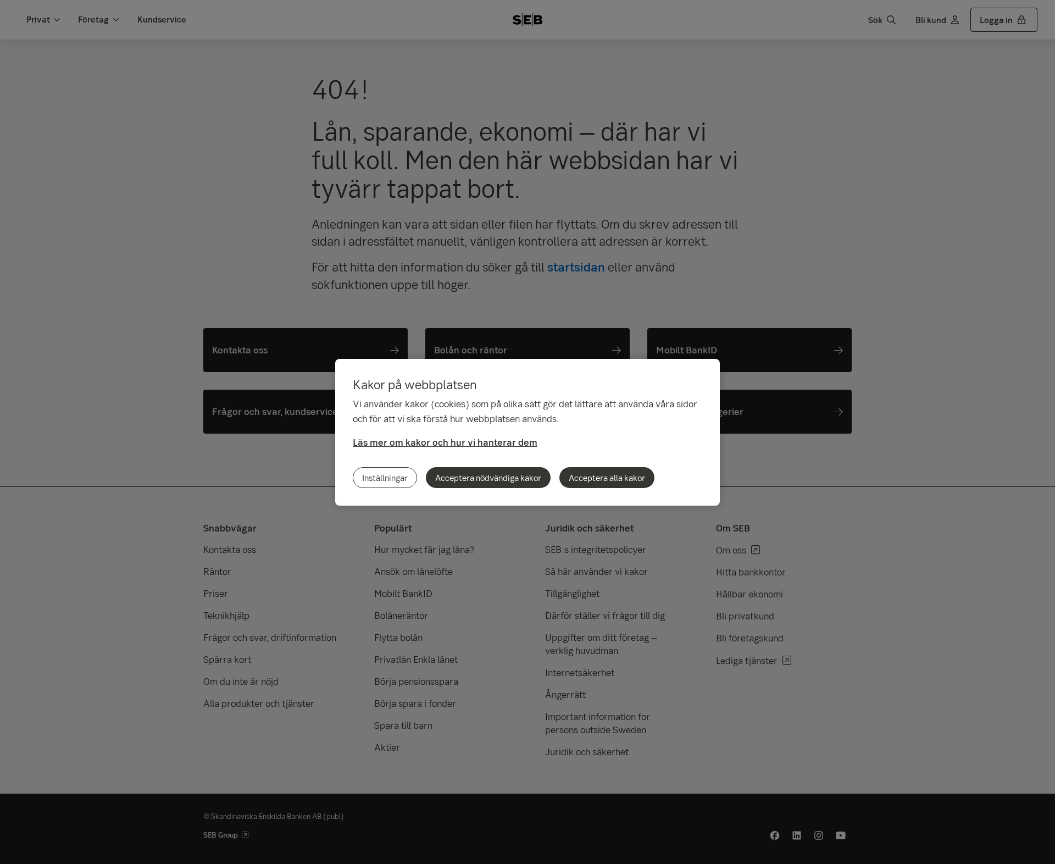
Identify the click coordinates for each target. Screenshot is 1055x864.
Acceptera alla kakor (607, 477)
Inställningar (385, 477)
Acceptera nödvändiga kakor (488, 477)
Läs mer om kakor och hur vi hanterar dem (445, 442)
